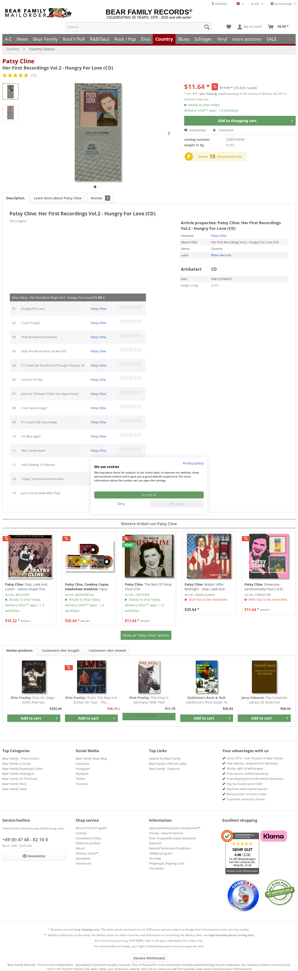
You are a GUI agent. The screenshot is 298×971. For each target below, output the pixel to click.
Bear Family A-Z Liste (16, 763)
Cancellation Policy (89, 838)
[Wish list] (229, 27)
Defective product (88, 843)
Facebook (82, 763)
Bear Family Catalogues (18, 773)
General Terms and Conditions (170, 848)
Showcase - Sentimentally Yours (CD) (263, 586)
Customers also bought (60, 650)
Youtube (82, 784)
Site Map (155, 858)
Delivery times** (87, 853)
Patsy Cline (18, 60)
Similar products (19, 650)
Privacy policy (193, 463)
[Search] (207, 27)
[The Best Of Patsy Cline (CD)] (149, 556)
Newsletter (83, 858)
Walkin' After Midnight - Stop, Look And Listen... (205, 586)
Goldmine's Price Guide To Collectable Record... (206, 700)
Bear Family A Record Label (167, 763)
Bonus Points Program (91, 828)
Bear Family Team (14, 789)
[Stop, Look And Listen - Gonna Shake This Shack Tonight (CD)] (29, 556)
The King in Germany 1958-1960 (149, 699)
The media (156, 868)
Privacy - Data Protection (166, 833)
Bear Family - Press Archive (20, 758)
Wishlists (220, 4)
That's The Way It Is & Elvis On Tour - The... (91, 699)
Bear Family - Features (164, 769)
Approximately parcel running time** (174, 828)
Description (15, 198)
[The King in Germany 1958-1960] (149, 677)
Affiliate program (160, 853)
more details (146, 715)
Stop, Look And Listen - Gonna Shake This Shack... (26, 586)
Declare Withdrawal (149, 958)
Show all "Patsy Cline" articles (146, 635)
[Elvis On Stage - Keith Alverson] (33, 677)
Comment (225, 130)
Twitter (80, 779)
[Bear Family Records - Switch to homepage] (39, 13)
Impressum (83, 863)
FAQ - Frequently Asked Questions (172, 838)
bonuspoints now (229, 156)
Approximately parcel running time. (231, 935)
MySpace (82, 773)
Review (99, 198)
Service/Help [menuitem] (283, 4)
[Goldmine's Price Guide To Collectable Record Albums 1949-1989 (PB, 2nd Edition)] (206, 677)
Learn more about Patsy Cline (57, 198)
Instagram (83, 769)
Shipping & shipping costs (166, 863)
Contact (81, 833)
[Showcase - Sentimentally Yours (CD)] (268, 556)
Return (80, 848)
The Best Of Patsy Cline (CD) (148, 586)
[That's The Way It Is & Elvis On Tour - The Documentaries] (91, 677)
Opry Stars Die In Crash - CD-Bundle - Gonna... (89, 586)
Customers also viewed (107, 650)
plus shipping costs (212, 94)
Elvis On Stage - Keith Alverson (34, 699)
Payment (155, 843)
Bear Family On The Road (19, 779)
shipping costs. (90, 929)
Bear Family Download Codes (22, 769)
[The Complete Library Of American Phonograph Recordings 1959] (264, 677)
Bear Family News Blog (91, 758)
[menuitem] (138, 27)
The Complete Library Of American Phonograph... (264, 700)
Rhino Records (221, 255)
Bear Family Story (14, 784)
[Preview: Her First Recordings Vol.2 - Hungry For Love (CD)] (10, 91)
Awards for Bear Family (165, 758)
